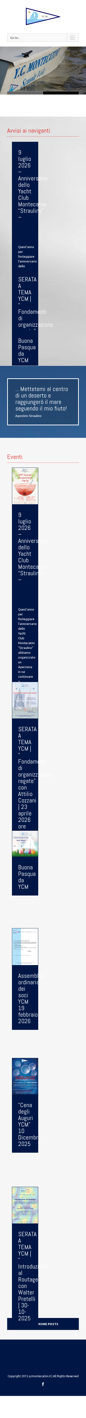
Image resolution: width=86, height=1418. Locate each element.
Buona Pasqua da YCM (27, 350)
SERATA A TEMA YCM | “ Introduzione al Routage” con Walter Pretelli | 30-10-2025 (33, 1276)
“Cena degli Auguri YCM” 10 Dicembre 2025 (29, 1124)
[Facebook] (43, 1384)
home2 (25, 93)
